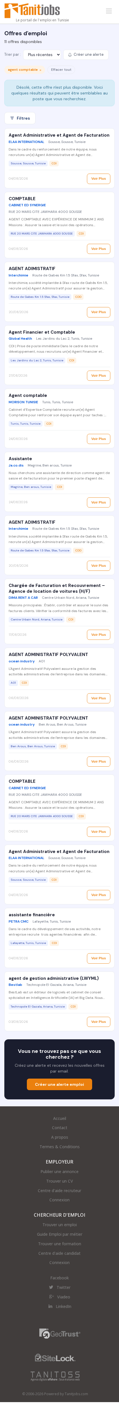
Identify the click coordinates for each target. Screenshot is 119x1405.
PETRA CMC (19, 921)
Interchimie (18, 275)
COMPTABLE (22, 199)
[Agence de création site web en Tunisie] (55, 1376)
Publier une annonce (59, 1171)
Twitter (63, 1287)
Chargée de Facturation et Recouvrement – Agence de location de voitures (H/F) (57, 588)
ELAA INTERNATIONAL (26, 142)
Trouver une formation (59, 1243)
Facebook (59, 1278)
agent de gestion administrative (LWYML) (54, 978)
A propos (59, 1137)
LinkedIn (63, 1306)
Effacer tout (61, 69)
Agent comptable (28, 395)
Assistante (20, 459)
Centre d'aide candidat (59, 1253)
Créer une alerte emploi (59, 1084)
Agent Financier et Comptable (42, 332)
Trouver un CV (59, 1181)
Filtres (23, 118)
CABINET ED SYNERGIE (27, 205)
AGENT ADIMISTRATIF (32, 269)
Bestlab (15, 984)
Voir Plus (98, 178)
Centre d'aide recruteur (59, 1190)
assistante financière (32, 915)
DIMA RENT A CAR (23, 597)
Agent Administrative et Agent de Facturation (59, 135)
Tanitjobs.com (76, 1393)
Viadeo (63, 1297)
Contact (59, 1127)
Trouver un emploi (59, 1224)
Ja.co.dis (16, 465)
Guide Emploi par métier (59, 1234)
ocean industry (22, 661)
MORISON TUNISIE (23, 402)
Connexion (59, 1200)
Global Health (20, 338)
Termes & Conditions (60, 1146)
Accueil (59, 1118)
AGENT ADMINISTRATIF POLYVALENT (48, 654)
